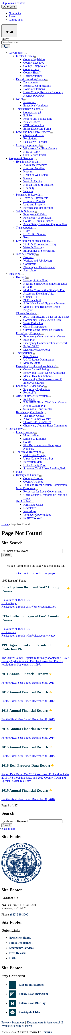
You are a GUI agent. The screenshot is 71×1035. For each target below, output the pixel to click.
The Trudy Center (33, 415)
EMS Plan (29, 339)
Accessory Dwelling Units (38, 293)
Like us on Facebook (31, 984)
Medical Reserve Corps (36, 349)
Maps (19, 471)
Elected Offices (25, 56)
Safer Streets (30, 356)
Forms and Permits (34, 201)
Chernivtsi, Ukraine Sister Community (45, 425)
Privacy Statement (12, 1022)
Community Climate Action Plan (42, 319)
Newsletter (29, 508)
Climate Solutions (26, 313)
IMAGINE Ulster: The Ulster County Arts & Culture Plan (45, 404)
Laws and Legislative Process (33, 131)
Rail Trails (29, 399)
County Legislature (34, 59)
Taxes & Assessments (35, 197)
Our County (16, 428)
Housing (28, 171)
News (19, 98)
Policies (27, 115)
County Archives (33, 481)
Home (5, 524)
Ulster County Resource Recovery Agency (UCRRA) (43, 94)
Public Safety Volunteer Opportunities (45, 224)
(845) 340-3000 (19, 914)
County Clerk (31, 69)
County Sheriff (31, 72)
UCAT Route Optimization (38, 359)
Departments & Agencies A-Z (45, 1022)
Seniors (27, 178)
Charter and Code (33, 135)
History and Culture (27, 475)
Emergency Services (21, 947)
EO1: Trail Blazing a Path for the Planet (46, 316)
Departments (30, 82)
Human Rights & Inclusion (38, 184)
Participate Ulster (33, 504)
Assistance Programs (35, 164)
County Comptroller (34, 65)
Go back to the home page (35, 573)
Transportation (24, 227)
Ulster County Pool (34, 465)
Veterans (28, 191)
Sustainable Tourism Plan (37, 409)
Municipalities (31, 435)
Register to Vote (32, 517)
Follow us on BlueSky (32, 1003)
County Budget (32, 112)
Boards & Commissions (37, 85)
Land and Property (34, 204)
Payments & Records (28, 194)
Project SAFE (31, 346)
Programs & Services (21, 158)
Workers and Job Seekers (37, 260)
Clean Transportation (35, 326)
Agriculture (29, 270)
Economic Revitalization (30, 385)
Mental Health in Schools (37, 376)
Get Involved (23, 501)
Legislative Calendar (35, 141)
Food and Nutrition (34, 168)
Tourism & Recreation (29, 451)
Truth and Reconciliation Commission (45, 484)
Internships (29, 511)
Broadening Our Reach (29, 412)
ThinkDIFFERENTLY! (37, 422)
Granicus (47, 1031)
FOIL (12, 958)
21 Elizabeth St (32, 300)
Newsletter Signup (20, 937)
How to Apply (31, 151)
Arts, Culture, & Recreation (32, 395)
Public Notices (31, 122)
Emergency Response (28, 333)
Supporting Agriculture (36, 389)
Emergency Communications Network (45, 343)
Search (5, 38)
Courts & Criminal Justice (38, 221)
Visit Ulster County (34, 455)
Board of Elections (34, 89)
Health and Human (27, 161)
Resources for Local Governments (43, 491)
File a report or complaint (37, 217)
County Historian (33, 478)
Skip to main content (13, 3)
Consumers (29, 263)
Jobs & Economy (26, 253)
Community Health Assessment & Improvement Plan (42, 381)
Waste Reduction (33, 323)
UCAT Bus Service (34, 234)
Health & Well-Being (35, 174)
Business (28, 257)
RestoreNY (29, 392)
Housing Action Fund (35, 280)
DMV (26, 230)
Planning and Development (39, 267)
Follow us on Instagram (33, 993)
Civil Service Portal (34, 155)
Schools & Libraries (34, 438)
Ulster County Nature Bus (38, 458)
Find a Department (20, 942)
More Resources (25, 488)
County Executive (33, 62)
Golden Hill (30, 296)
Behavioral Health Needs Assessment (44, 372)
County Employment (28, 145)
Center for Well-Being (36, 369)
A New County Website (37, 418)
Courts (27, 442)
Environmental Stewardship (39, 250)
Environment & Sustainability (33, 240)
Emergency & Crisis (35, 214)
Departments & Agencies (30, 79)
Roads (27, 237)
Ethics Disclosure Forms (37, 128)
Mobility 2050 (31, 362)
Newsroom (29, 102)
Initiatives (14, 273)
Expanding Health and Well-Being (36, 366)
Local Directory (25, 432)
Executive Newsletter (35, 105)
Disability (28, 188)
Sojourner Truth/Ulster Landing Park (44, 468)
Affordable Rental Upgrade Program (44, 303)
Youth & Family (32, 181)
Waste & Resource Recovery (39, 244)
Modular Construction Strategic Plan (44, 290)
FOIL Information (33, 125)
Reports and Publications (37, 118)
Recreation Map (32, 461)
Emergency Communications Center (44, 336)
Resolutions (30, 138)
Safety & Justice (25, 211)
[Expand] (25, 53)
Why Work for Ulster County (40, 148)
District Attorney (32, 75)
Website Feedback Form (17, 1025)
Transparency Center (28, 108)
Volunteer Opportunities (37, 514)
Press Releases (17, 953)
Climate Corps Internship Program (43, 329)
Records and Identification (38, 207)
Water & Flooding (33, 247)
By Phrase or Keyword (14, 550)
